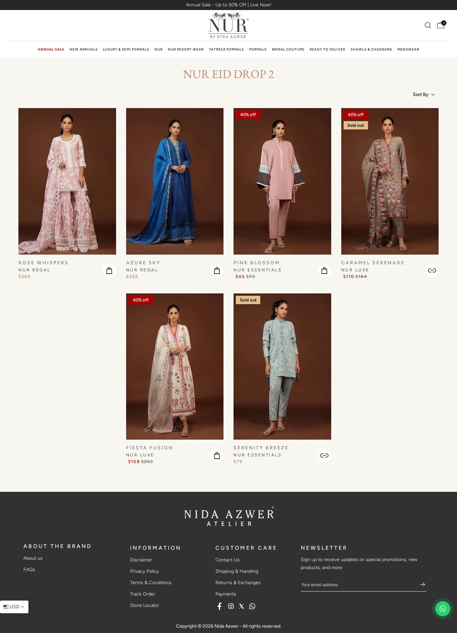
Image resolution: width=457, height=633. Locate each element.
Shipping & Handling (236, 571)
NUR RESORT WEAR (186, 49)
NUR (159, 49)
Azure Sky (143, 263)
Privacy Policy (144, 571)
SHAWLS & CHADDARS (371, 49)
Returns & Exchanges (238, 582)
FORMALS (258, 49)
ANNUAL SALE (51, 49)
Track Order (142, 594)
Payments (225, 594)
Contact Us (227, 560)
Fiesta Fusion (149, 448)
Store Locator (144, 605)
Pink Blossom (257, 263)
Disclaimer (141, 560)
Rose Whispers (43, 263)
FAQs (29, 569)
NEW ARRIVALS (84, 49)
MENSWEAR (408, 49)
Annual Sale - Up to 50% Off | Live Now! (228, 5)
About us (32, 558)
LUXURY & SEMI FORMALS (126, 49)
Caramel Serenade (373, 263)
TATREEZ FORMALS (226, 49)
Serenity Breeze (261, 448)
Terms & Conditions (151, 582)
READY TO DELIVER (327, 49)
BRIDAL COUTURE (288, 49)
